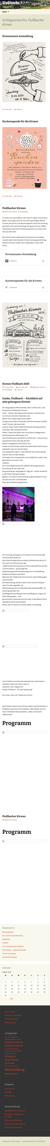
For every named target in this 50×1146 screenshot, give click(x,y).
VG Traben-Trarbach (11, 1019)
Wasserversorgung (9, 953)
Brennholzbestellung (9, 957)
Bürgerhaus (6, 939)
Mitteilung (8, 1092)
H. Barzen (19, 109)
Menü (4, 11)
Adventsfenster (10, 1039)
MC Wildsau (18, 1051)
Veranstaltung (23, 212)
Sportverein (10, 1063)
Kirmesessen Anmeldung (17, 36)
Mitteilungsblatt (7, 932)
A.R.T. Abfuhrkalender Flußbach (13, 946)
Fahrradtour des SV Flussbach (15, 1111)
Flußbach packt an (14, 1045)
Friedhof (5, 943)
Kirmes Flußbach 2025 (15, 383)
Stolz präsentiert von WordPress (33, 1141)
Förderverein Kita (9, 1051)
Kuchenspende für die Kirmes (20, 121)
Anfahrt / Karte (10, 1012)
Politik (14, 1053)
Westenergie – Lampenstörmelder (14, 950)
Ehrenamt (18, 1039)
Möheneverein (8, 1053)
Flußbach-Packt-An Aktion (13, 1127)
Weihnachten (11, 1073)
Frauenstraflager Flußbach (11, 1048)
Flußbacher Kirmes (14, 208)
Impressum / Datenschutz (13, 1015)
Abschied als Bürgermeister (12, 1037)
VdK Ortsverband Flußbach (11, 1066)
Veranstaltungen (10, 1022)
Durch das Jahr (22, 387)
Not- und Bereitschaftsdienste (12, 936)
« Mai (11, 999)
